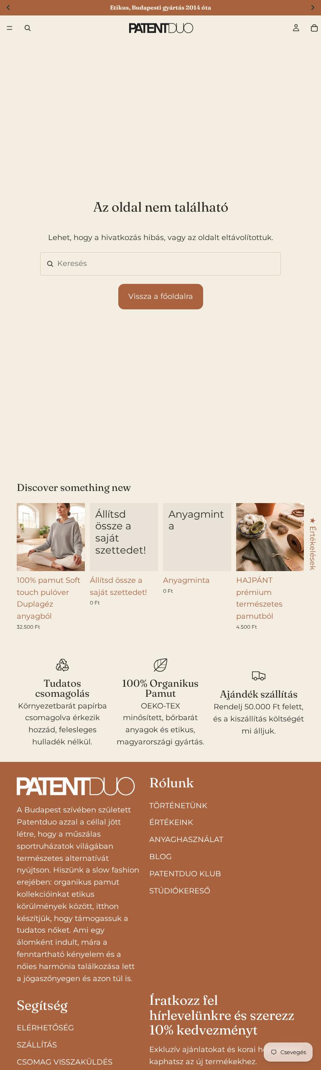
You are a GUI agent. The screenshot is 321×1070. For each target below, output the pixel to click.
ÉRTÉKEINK (171, 822)
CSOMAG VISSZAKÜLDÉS (64, 1062)
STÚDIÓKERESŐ (179, 890)
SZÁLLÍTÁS (37, 1045)
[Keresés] (27, 28)
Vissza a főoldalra (160, 296)
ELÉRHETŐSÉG (45, 1027)
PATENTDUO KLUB (185, 873)
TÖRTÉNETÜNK (178, 805)
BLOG (160, 856)
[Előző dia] (26, 537)
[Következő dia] (75, 537)
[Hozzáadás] (145, 558)
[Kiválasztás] (291, 558)
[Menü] (9, 28)
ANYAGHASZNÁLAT (186, 839)
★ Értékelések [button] (312, 543)
